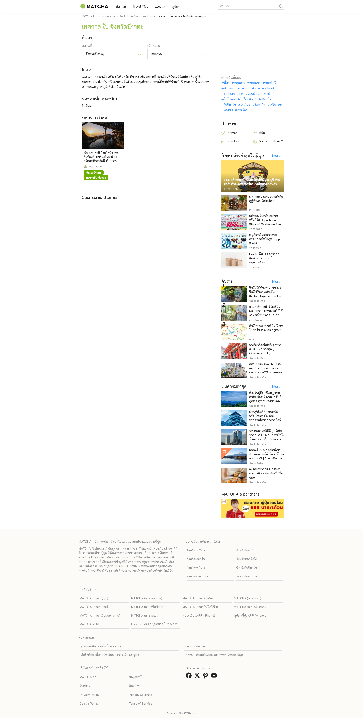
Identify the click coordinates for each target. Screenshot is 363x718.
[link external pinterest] (206, 677)
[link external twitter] (198, 677)
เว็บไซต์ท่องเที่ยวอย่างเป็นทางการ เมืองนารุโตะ (110, 655)
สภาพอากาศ (232, 88)
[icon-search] (281, 6)
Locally (160, 6)
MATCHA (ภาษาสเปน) (145, 615)
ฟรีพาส (269, 88)
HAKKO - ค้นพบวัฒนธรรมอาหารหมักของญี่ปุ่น (213, 655)
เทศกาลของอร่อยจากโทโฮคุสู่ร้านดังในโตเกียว (266, 199)
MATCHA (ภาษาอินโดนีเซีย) (200, 607)
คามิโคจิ (242, 110)
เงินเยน (228, 110)
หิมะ (247, 88)
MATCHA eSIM (89, 624)
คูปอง (176, 6)
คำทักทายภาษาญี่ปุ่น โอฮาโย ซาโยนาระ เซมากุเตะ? (266, 328)
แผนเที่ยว (253, 93)
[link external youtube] (214, 677)
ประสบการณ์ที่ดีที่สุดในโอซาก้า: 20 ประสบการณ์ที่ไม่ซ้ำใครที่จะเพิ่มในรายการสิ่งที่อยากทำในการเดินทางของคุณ (266, 439)
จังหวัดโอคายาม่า (247, 576)
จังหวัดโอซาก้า (245, 550)
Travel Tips (140, 6)
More (276, 155)
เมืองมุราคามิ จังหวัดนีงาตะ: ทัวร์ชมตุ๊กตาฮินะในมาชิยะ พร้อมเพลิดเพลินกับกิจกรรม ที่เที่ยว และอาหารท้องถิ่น (102, 158)
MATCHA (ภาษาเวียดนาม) (250, 607)
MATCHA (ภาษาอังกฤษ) (146, 598)
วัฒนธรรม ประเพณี (271, 141)
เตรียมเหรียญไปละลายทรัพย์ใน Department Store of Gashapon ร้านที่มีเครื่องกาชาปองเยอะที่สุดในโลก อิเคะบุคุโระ (266, 224)
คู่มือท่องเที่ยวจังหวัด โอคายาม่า (101, 646)
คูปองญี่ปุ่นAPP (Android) (250, 615)
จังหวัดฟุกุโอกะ (196, 567)
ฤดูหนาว (239, 82)
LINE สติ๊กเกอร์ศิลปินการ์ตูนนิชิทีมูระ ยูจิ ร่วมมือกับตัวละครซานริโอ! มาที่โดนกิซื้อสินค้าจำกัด (252, 184)
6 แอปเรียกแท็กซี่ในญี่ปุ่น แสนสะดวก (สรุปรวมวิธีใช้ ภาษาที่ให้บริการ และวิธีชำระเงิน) (266, 313)
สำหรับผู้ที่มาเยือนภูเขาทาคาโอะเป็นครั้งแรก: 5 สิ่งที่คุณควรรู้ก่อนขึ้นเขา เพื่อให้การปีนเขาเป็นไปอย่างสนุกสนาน (265, 401)
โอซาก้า (260, 104)
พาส (257, 88)
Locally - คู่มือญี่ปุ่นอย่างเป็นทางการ (154, 624)
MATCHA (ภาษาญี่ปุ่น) (94, 598)
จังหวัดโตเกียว (196, 550)
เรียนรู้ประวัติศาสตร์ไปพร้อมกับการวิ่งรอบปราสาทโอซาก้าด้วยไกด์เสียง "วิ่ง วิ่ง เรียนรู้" (265, 418)
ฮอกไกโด (271, 82)
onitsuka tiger (233, 93)
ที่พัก (227, 82)
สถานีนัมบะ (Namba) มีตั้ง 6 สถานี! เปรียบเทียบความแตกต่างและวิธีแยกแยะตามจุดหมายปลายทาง (266, 370)
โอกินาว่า (230, 104)
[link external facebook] (189, 677)
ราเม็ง (267, 93)
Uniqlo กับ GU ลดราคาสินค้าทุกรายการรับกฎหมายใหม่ (264, 258)
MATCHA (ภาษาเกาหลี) (95, 607)
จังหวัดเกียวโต (196, 559)
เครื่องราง (276, 104)
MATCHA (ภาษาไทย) (247, 598)
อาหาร (232, 133)
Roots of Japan (194, 646)
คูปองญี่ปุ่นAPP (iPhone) (199, 615)
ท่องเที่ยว (233, 141)
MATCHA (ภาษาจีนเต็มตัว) (199, 598)
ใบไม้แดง (229, 99)
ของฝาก (255, 82)
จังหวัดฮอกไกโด (246, 559)
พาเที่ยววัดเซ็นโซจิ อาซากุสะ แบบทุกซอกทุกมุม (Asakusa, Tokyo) (265, 349)
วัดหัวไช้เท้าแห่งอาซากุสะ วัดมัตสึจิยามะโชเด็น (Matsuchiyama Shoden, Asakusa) (265, 293)
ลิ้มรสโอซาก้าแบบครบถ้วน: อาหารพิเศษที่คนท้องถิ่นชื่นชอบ (266, 473)
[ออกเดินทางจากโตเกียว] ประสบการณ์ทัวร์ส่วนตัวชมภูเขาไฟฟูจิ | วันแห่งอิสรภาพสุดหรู (266, 456)
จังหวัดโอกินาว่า (246, 567)
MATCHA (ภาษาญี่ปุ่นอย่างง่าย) (100, 615)
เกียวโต (266, 99)
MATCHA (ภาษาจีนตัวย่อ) (147, 607)
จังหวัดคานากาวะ (198, 576)
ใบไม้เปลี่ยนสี (248, 99)
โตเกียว (245, 104)
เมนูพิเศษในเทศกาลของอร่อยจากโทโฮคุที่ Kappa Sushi (265, 239)
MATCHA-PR (96, 166)
